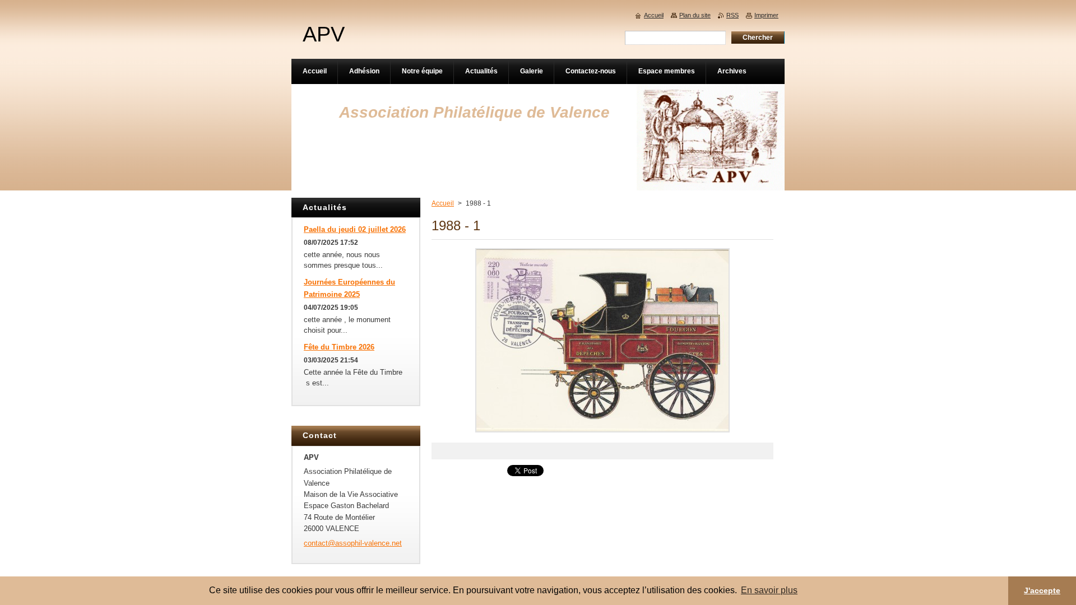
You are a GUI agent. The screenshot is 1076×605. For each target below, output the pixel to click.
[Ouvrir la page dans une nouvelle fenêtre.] (602, 433)
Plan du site (695, 15)
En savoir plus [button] (769, 590)
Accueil (443, 203)
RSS (732, 15)
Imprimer (766, 15)
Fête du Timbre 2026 (339, 347)
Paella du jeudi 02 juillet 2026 (355, 229)
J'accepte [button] (1042, 590)
